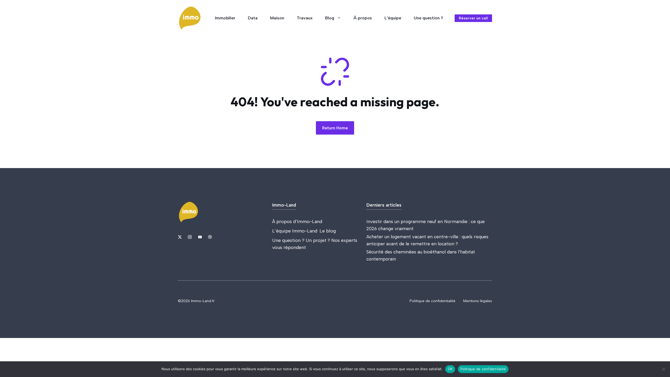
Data (253, 17)
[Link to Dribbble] (210, 237)
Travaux (304, 17)
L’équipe (392, 17)
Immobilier (225, 17)
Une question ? (428, 17)
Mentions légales (477, 301)
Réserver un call (473, 18)
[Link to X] (180, 237)
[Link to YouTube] (200, 237)
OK (450, 369)
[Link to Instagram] (190, 237)
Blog (329, 17)
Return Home (335, 127)
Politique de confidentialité (432, 301)
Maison (277, 17)
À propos (363, 17)
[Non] (663, 369)
